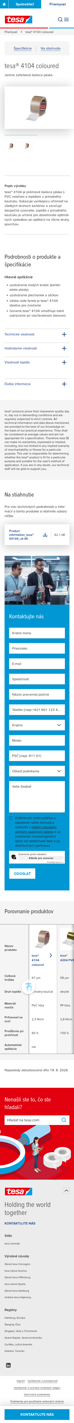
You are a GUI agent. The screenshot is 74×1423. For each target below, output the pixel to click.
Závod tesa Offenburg (17, 1277)
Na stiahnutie (51, 48)
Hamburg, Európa (15, 1317)
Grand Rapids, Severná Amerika (23, 1337)
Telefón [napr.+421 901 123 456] (37, 710)
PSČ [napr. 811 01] (26, 756)
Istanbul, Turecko (14, 1350)
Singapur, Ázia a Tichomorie (21, 1330)
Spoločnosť (20, 679)
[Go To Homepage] (4, 4)
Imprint (21, 1380)
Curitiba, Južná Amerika (18, 1344)
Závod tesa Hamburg (17, 1290)
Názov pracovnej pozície (30, 694)
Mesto (16, 740)
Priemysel (11, 32)
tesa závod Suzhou (16, 1270)
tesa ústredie (12, 1243)
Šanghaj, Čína (12, 1324)
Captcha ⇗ (55, 862)
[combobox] (37, 725)
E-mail (16, 664)
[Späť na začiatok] (66, 1190)
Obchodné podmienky (37, 1394)
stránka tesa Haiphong (18, 1297)
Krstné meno (21, 633)
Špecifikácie (23, 48)
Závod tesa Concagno (17, 1264)
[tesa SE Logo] (19, 19)
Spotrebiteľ (25, 4)
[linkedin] (8, 1366)
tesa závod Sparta (15, 1283)
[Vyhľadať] (60, 19)
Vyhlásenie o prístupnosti (42, 1380)
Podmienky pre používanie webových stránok (37, 1401)
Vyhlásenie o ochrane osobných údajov (37, 1387)
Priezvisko (19, 648)
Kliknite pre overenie (41, 858)
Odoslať (22, 874)
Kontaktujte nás (37, 1414)
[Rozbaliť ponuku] (66, 19)
